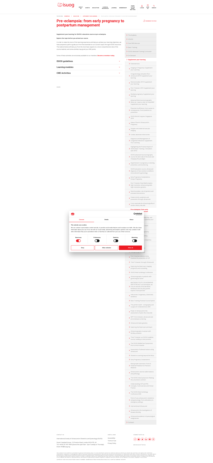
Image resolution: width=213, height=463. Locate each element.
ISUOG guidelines (65, 61)
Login (142, 7)
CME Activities (64, 73)
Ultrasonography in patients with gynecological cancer (141, 277)
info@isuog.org (65, 447)
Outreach (131, 422)
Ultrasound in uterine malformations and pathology (142, 373)
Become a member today (106, 55)
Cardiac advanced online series (140, 134)
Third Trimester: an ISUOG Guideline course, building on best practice (142, 338)
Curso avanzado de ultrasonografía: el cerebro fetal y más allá (142, 204)
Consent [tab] (81, 219)
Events (87, 7)
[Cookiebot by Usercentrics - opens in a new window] (135, 214)
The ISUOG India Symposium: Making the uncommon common (142, 379)
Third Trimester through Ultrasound (142, 262)
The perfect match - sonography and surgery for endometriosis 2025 (142, 306)
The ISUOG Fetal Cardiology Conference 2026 (139, 393)
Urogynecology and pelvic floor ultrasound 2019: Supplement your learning (141, 76)
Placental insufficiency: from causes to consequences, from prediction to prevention (142, 110)
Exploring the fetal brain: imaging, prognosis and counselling (141, 267)
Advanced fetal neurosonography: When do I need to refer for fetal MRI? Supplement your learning (142, 102)
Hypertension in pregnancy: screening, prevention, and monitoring (143, 164)
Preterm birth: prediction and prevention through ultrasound (140, 198)
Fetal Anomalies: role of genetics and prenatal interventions (142, 192)
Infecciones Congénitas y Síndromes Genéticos (142, 296)
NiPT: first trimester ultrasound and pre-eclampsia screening (142, 318)
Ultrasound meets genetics (139, 323)
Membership (123, 7)
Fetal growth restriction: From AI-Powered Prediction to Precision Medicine (141, 366)
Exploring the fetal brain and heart (141, 327)
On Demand (132, 55)
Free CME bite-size (134, 43)
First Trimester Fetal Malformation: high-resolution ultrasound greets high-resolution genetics (142, 185)
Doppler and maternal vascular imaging (140, 129)
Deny (82, 247)
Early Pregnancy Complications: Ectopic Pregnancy (140, 178)
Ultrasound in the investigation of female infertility (141, 411)
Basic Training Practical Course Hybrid (143, 301)
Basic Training (132, 47)
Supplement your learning (90, 16)
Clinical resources (105, 7)
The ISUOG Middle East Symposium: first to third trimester (142, 344)
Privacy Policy (112, 443)
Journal (114, 7)
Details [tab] (107, 219)
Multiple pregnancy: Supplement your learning (142, 95)
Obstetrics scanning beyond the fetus (142, 355)
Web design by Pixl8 (139, 444)
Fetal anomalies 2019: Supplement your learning (141, 83)
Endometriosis (135, 64)
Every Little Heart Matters (132, 7)
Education (95, 7)
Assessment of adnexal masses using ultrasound (142, 350)
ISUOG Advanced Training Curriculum (139, 51)
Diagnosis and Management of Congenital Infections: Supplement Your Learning (141, 141)
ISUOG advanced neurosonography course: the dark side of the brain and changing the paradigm (142, 157)
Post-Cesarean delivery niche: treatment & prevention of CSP (140, 257)
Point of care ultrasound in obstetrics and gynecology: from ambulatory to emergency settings (142, 400)
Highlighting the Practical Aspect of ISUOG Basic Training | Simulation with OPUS (142, 149)
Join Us (147, 7)
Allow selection (106, 247)
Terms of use (112, 441)
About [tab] (131, 219)
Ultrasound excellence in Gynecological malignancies (143, 417)
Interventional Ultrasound (139, 406)
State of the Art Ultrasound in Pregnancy (140, 123)
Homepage (67, 16)
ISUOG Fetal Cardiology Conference (142, 272)
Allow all (130, 247)
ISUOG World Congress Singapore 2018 (141, 117)
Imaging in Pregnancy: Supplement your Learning (141, 69)
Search (154, 7)
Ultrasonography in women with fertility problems (141, 332)
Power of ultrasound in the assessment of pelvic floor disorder (141, 312)
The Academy (132, 35)
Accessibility (111, 438)
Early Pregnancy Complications (140, 359)
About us (81, 7)
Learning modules (65, 67)
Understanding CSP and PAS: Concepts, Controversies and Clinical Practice (142, 386)
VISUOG (130, 39)
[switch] (97, 241)
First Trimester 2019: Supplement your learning (143, 89)
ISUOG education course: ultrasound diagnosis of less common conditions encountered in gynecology (142, 171)
